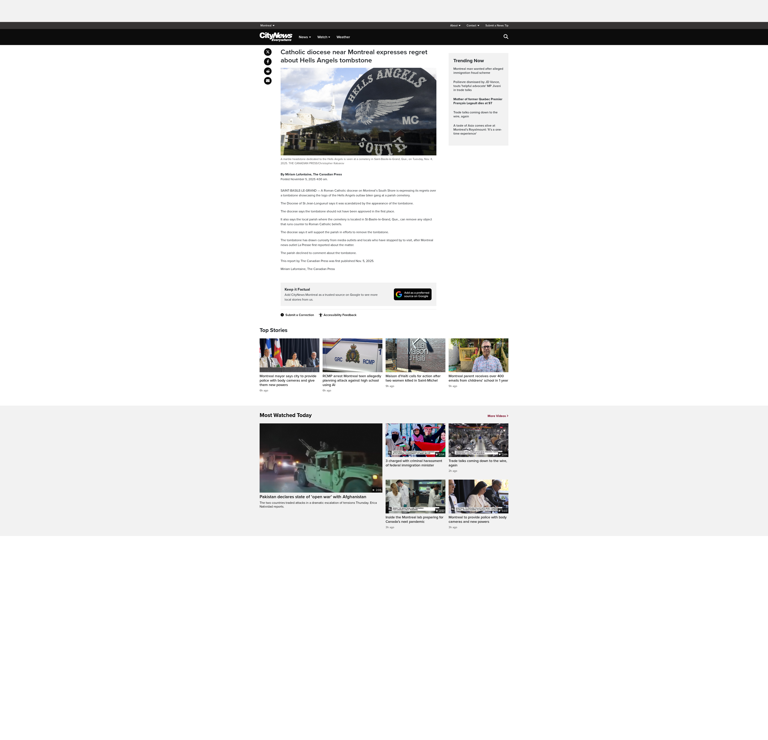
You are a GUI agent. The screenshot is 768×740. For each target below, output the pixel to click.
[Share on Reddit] (268, 71)
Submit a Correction (299, 315)
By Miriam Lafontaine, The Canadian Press (311, 174)
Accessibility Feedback (340, 315)
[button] (455, 25)
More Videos (497, 416)
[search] (506, 37)
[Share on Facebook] (268, 61)
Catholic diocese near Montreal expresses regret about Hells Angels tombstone (354, 56)
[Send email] (268, 81)
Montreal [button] (265, 25)
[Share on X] (268, 52)
